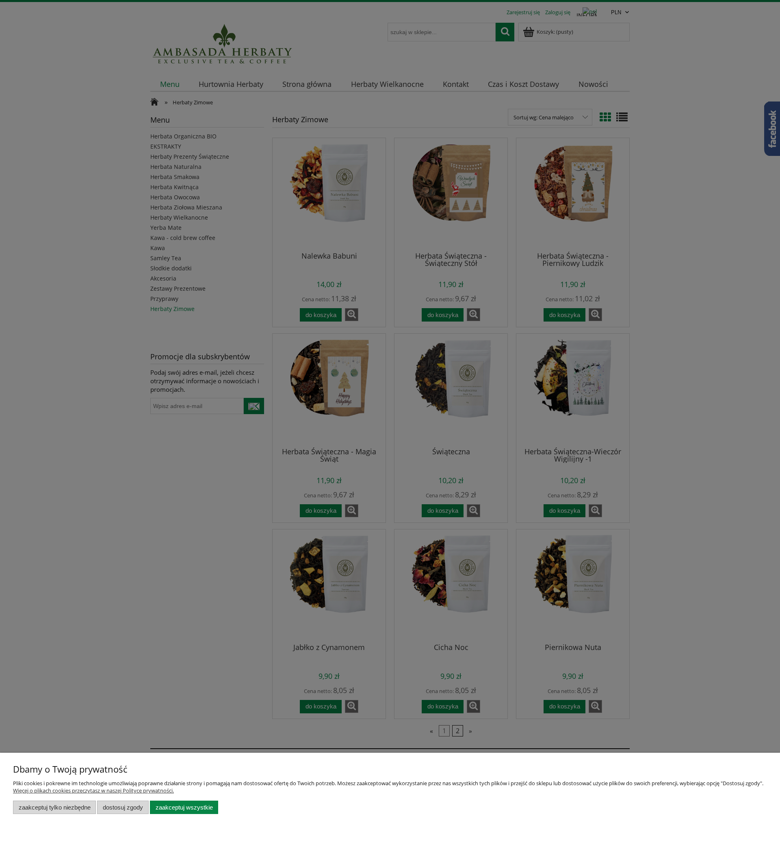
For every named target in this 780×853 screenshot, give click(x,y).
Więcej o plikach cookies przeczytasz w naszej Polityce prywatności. (93, 790)
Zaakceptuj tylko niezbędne (55, 807)
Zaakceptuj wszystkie (184, 807)
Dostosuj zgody (123, 807)
